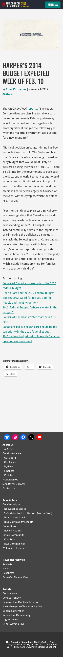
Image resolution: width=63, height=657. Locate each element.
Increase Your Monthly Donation (21, 602)
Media (6, 568)
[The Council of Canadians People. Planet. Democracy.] (16, 4)
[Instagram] (15, 437)
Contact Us (9, 488)
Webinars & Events (13, 548)
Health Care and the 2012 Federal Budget (28, 293)
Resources (8, 572)
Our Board (10, 457)
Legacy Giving (10, 619)
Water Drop (44, 513)
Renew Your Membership (17, 615)
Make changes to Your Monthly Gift (22, 606)
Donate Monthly (12, 597)
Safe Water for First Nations (20, 513)
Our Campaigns (11, 504)
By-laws (8, 466)
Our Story (8, 449)
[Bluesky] (7, 437)
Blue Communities (15, 543)
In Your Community (13, 535)
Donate (7, 589)
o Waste (21, 508)
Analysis (8, 93)
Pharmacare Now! (14, 517)
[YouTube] (39, 437)
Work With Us (10, 479)
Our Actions (9, 526)
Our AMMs (10, 462)
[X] (31, 437)
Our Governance (12, 453)
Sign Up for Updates (14, 483)
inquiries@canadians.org (43, 646)
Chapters (9, 539)
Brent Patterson (16, 89)
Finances (9, 470)
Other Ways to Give (13, 623)
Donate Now (10, 593)
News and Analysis (14, 559)
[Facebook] (23, 437)
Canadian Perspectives (15, 577)
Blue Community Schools (18, 521)
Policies (8, 475)
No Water (10, 508)
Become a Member (13, 610)
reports (32, 108)
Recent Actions (13, 530)
